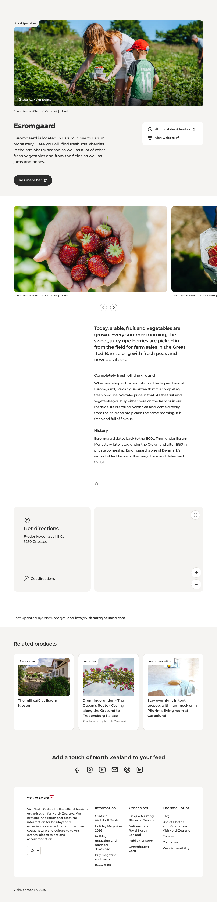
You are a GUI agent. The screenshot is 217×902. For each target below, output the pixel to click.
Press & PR (103, 865)
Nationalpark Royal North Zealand (139, 830)
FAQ (166, 816)
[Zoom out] (196, 584)
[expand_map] (195, 515)
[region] (148, 549)
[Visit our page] (77, 769)
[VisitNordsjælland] (40, 797)
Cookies (169, 836)
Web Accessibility (176, 848)
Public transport (141, 841)
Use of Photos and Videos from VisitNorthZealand (177, 826)
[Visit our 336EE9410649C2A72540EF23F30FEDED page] (114, 769)
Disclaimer (171, 842)
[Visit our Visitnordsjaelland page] (102, 769)
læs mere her (30, 180)
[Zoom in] (196, 572)
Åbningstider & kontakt (173, 129)
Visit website (165, 138)
